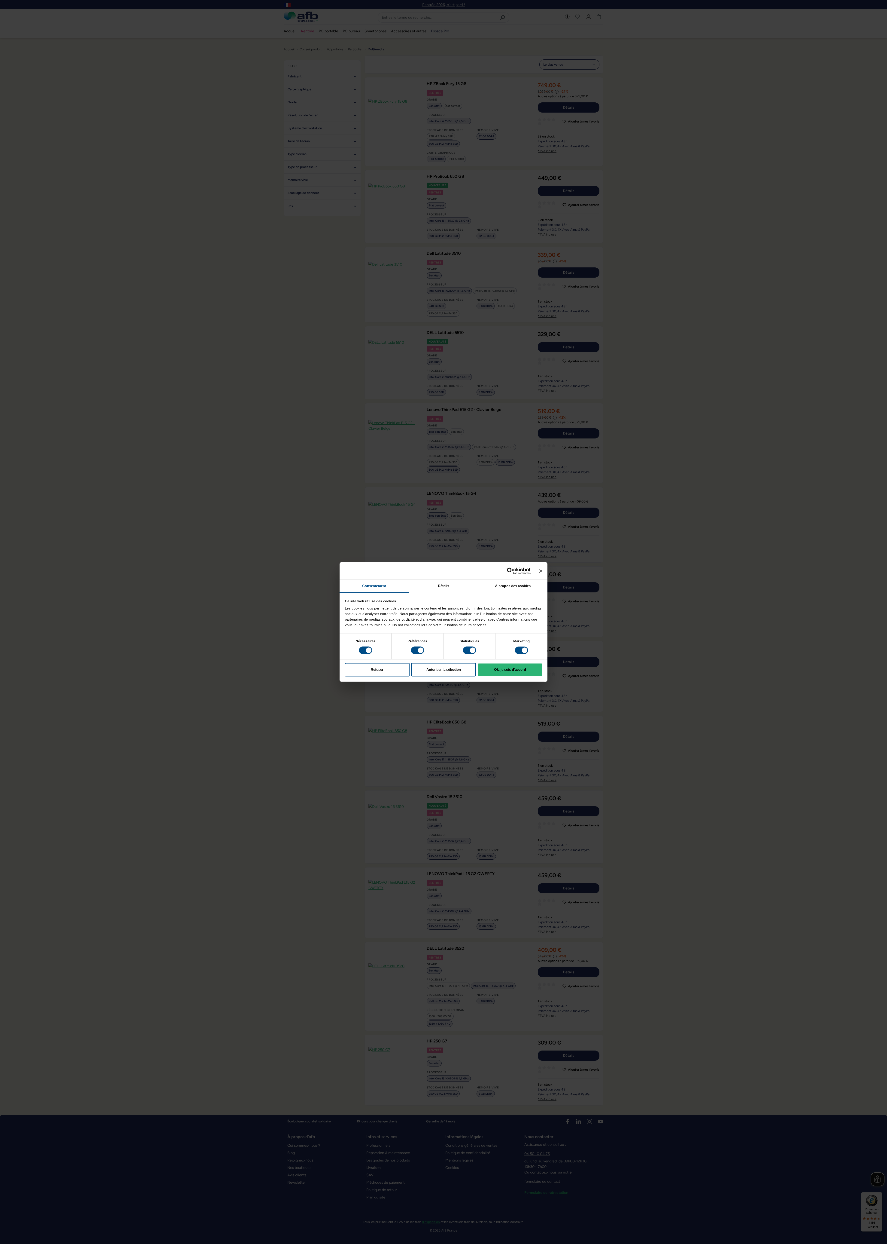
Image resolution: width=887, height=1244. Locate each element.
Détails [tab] (443, 586)
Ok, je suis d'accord (510, 669)
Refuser (377, 669)
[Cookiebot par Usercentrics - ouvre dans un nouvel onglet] (510, 570)
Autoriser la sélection (443, 669)
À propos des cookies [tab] (513, 586)
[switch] (417, 650)
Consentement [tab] (374, 586)
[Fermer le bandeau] (540, 571)
